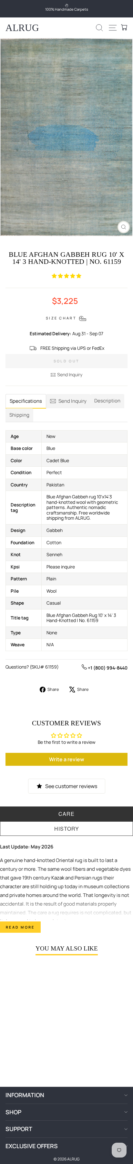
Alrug (22, 27)
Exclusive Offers (31, 1146)
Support (18, 1129)
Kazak (57, 877)
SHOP (13, 1112)
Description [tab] (107, 400)
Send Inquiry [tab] (72, 401)
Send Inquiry (69, 374)
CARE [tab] (66, 813)
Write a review (66, 759)
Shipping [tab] (19, 414)
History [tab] (66, 828)
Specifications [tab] (26, 401)
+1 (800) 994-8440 (107, 668)
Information (24, 1095)
